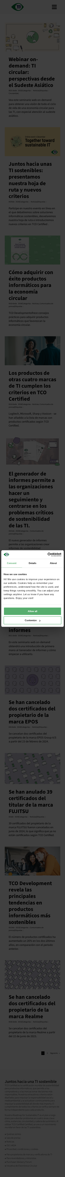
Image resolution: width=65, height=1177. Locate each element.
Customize (31, 620)
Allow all (32, 611)
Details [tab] (32, 563)
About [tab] (53, 563)
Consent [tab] (11, 563)
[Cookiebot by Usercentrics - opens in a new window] (47, 555)
